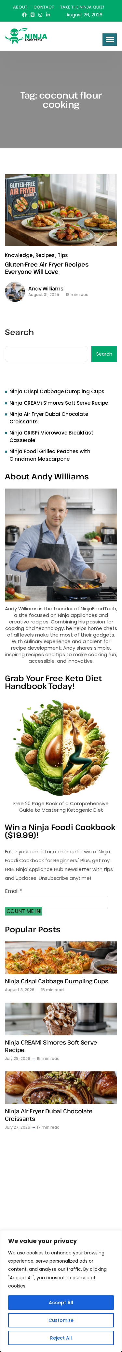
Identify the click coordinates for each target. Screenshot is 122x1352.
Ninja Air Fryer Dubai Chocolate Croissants (48, 418)
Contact (44, 7)
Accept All (61, 1302)
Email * (13, 891)
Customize (61, 1320)
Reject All (61, 1338)
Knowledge (19, 255)
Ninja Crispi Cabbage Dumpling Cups (56, 391)
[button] (109, 39)
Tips (63, 255)
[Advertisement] (61, 1201)
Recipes (45, 255)
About (20, 7)
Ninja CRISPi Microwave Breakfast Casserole (51, 436)
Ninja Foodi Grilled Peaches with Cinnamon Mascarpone (49, 455)
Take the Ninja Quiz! (82, 7)
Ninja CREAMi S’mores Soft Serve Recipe (58, 402)
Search (19, 332)
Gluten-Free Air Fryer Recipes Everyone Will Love (47, 267)
